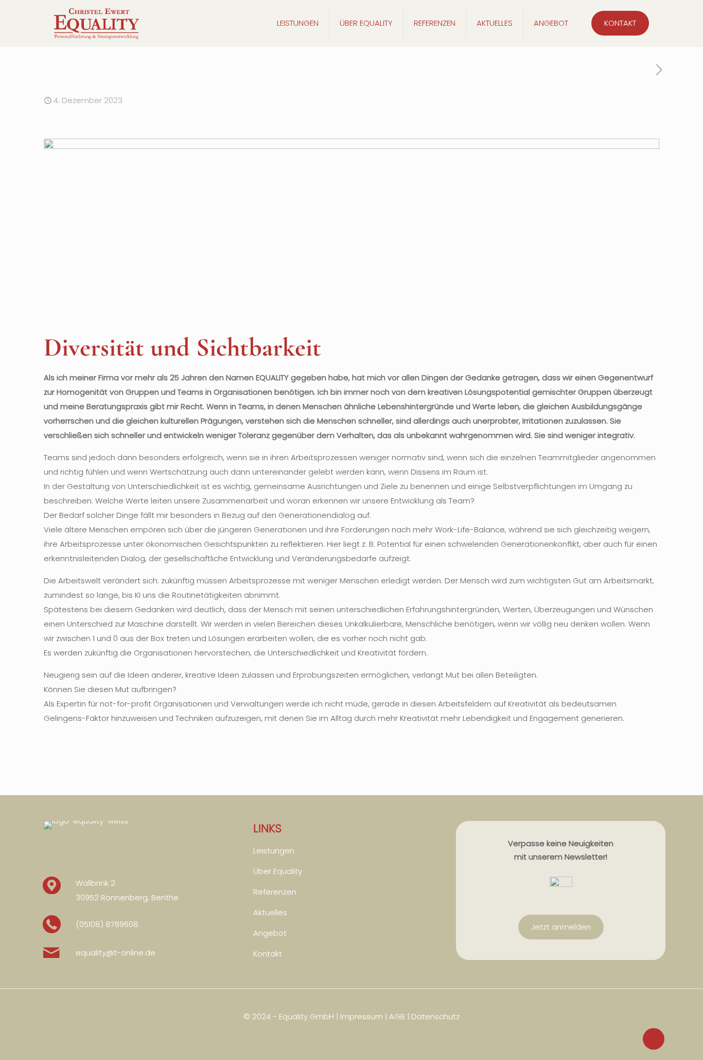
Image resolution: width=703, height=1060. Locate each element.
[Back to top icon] (653, 1039)
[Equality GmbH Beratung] (96, 23)
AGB (397, 1016)
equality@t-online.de (115, 952)
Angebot (270, 933)
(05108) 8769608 (107, 924)
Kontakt (267, 953)
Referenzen (274, 891)
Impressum (361, 1016)
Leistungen (273, 850)
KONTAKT (620, 23)
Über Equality (277, 871)
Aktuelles (270, 912)
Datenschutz (435, 1016)
